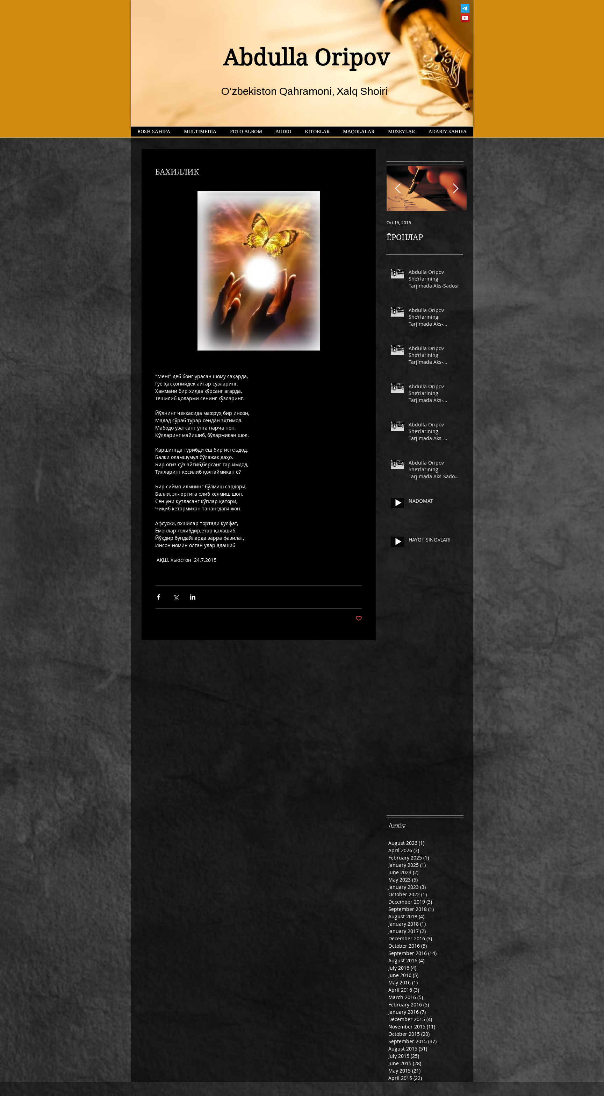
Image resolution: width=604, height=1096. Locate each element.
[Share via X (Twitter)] (175, 597)
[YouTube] (465, 18)
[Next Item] (455, 188)
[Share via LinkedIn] (192, 597)
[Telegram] (465, 8)
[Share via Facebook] (158, 597)
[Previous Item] (398, 188)
